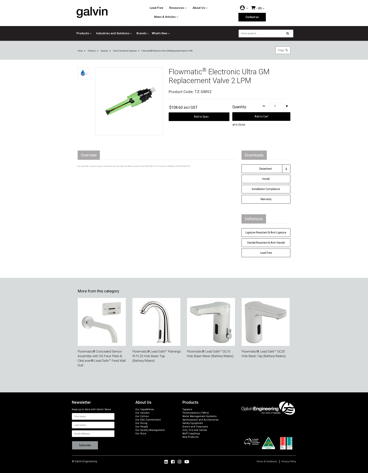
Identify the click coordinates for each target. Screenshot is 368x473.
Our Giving (141, 423)
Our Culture (142, 416)
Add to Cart (261, 116)
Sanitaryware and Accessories (200, 419)
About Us (199, 8)
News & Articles (165, 17)
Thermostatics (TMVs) (195, 413)
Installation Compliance (266, 189)
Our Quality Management (150, 430)
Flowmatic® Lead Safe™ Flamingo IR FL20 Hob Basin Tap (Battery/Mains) (156, 356)
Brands (141, 33)
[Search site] (288, 33)
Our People (141, 426)
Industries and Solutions (112, 33)
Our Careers (142, 413)
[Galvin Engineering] (92, 12)
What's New (159, 33)
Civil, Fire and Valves (194, 430)
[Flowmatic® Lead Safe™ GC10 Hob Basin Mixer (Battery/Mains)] (211, 321)
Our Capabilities (144, 409)
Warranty (266, 199)
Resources (176, 8)
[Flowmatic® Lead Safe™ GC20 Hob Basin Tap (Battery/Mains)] (266, 321)
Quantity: (239, 107)
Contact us (252, 17)
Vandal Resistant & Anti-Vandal (266, 242)
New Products (190, 437)
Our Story (140, 433)
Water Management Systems (199, 416)
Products (82, 33)
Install (265, 178)
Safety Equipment (192, 423)
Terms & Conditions (266, 461)
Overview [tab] (89, 155)
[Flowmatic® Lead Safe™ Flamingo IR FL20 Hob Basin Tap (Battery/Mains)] (156, 321)
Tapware (187, 409)
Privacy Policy (289, 461)
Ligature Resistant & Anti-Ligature (266, 232)
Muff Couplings (191, 433)
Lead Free (156, 8)
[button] (244, 8)
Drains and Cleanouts (195, 426)
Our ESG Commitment (148, 419)
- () (258, 8)
